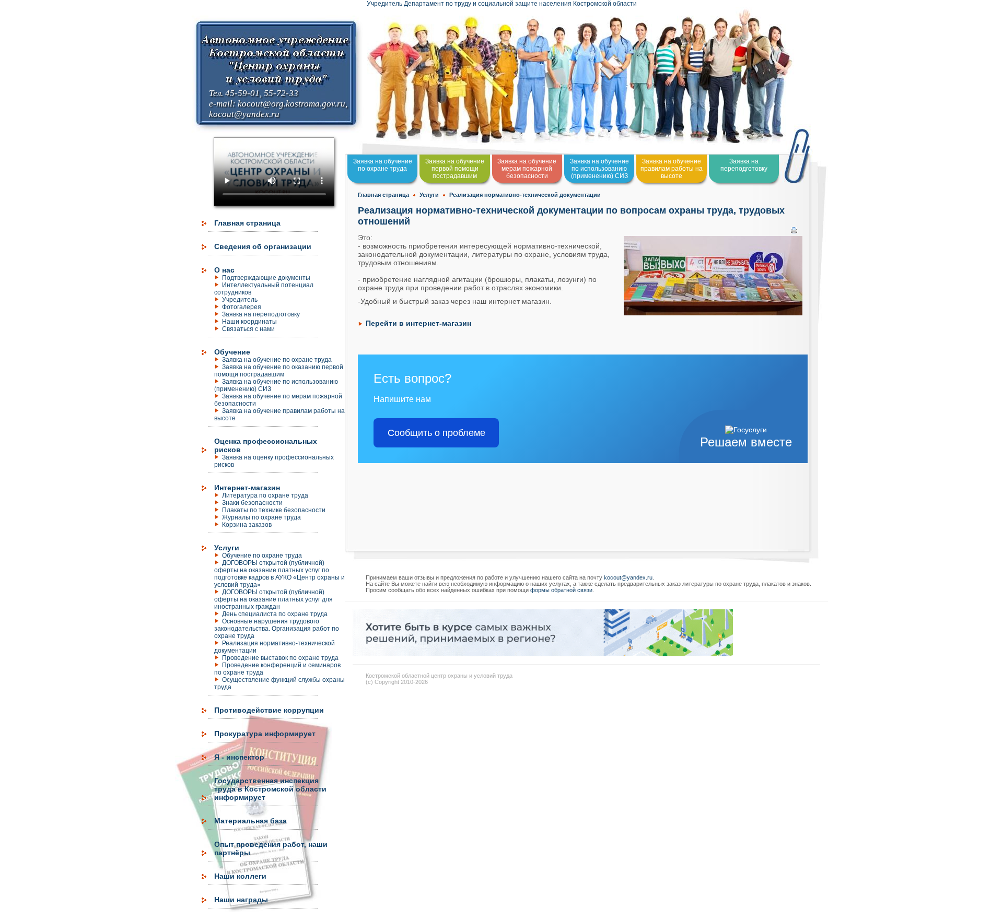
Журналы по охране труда (261, 517)
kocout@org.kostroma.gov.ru (291, 104)
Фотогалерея (241, 307)
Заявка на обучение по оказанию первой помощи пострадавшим (278, 370)
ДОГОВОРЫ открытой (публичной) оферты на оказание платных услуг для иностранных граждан (273, 599)
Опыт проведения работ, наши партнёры (271, 848)
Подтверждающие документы (266, 277)
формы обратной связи (561, 590)
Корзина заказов (247, 524)
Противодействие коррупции (269, 710)
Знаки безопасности (252, 502)
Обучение (232, 352)
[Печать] (794, 227)
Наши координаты (249, 321)
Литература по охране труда (265, 495)
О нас (224, 270)
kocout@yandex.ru (244, 114)
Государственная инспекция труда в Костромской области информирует (270, 788)
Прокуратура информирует (265, 733)
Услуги (226, 548)
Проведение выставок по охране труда (280, 658)
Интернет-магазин (247, 487)
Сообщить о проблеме (436, 433)
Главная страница (247, 223)
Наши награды (241, 899)
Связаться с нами (248, 329)
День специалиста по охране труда (275, 614)
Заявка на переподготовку (261, 314)
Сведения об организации (262, 246)
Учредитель (240, 299)
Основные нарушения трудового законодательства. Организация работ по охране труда (276, 629)
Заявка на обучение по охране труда (277, 359)
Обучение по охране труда (262, 555)
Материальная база (250, 821)
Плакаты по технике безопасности (273, 510)
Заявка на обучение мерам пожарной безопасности (526, 169)
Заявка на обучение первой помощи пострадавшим (454, 169)
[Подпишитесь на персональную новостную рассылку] (543, 653)
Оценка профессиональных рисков (265, 445)
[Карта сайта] (1, 916)
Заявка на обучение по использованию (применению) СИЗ (276, 385)
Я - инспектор (239, 757)
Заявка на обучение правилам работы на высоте (671, 169)
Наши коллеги (240, 876)
